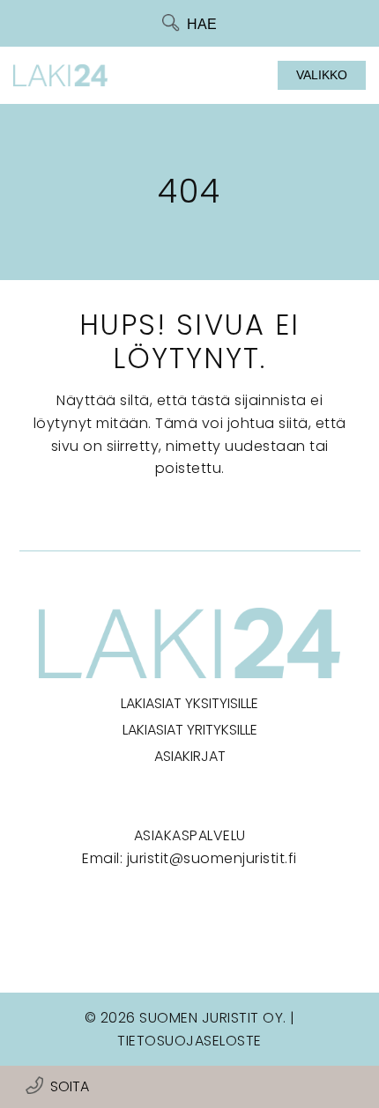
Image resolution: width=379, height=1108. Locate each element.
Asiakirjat (190, 756)
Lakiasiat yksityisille (189, 703)
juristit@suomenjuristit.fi (212, 858)
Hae (202, 24)
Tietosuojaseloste (189, 1040)
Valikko (321, 75)
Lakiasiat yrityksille (190, 730)
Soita (69, 1086)
